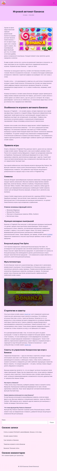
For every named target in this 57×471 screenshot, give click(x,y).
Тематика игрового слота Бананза (14, 444)
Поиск (3, 420)
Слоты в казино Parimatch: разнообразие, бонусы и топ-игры (23, 432)
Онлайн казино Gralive (11, 436)
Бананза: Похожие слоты (11, 448)
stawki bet (27, 314)
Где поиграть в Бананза (11, 440)
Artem (25, 15)
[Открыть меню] (53, 3)
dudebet (49, 234)
